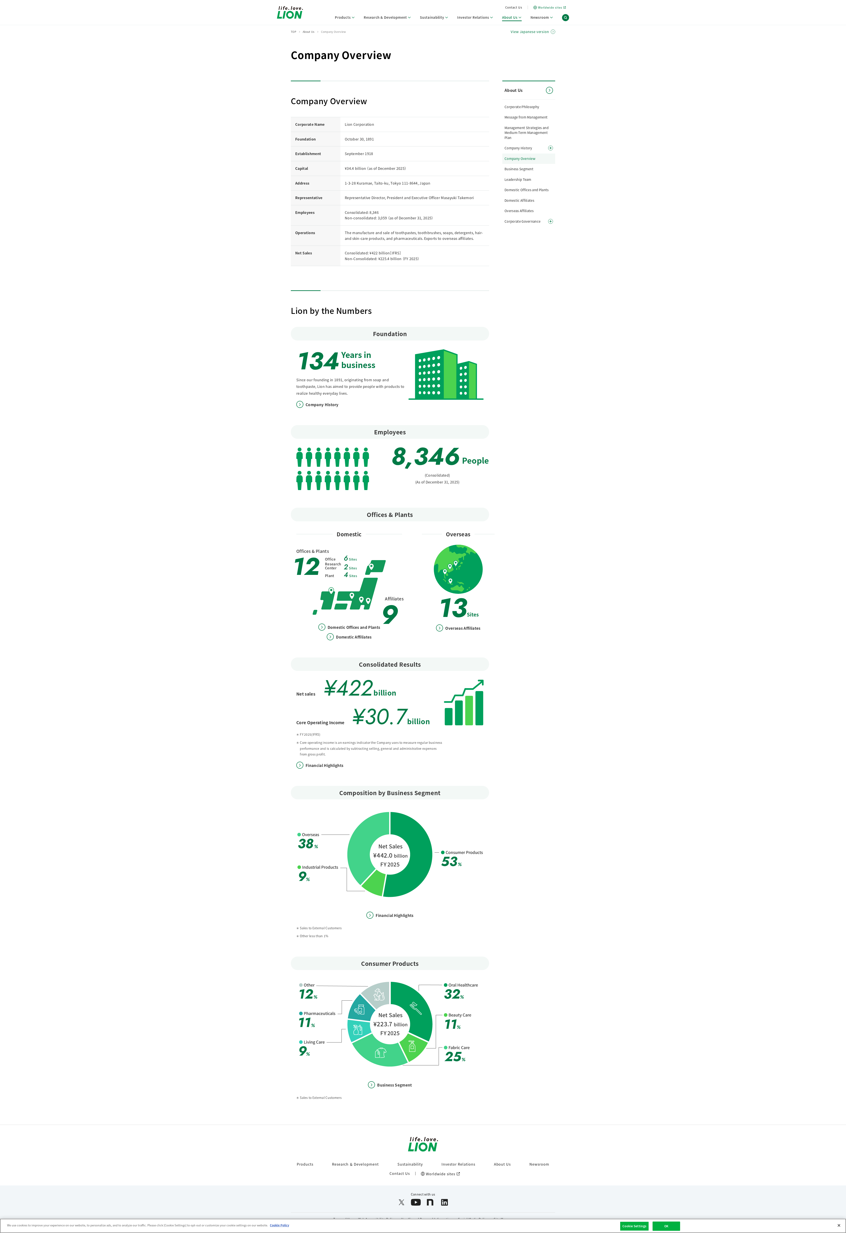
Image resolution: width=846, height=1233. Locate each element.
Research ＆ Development (355, 1164)
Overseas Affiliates (519, 210)
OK (666, 1226)
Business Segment (519, 169)
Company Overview (520, 158)
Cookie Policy (279, 1225)
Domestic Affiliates (519, 200)
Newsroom (539, 1164)
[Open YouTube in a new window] (416, 1202)
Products (305, 1164)
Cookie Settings (634, 1226)
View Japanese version (530, 32)
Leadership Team (518, 179)
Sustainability (410, 1164)
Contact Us (513, 7)
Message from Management (526, 117)
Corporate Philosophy (522, 106)
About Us (502, 1164)
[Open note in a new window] (430, 1202)
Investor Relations (458, 1164)
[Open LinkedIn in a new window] (444, 1202)
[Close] (839, 1225)
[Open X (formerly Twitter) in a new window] (401, 1202)
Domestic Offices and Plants (527, 189)
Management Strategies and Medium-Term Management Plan (527, 132)
